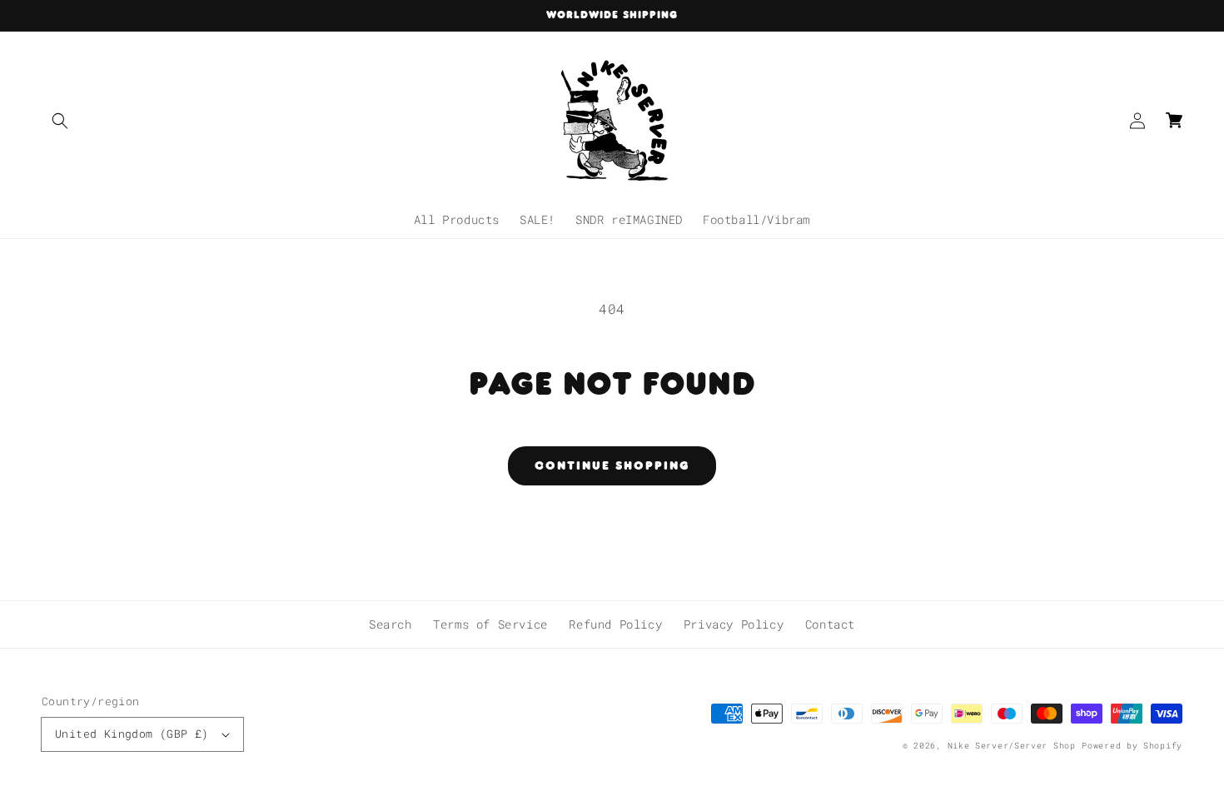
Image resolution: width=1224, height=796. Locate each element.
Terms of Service (490, 624)
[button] (60, 120)
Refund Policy (615, 624)
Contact (830, 624)
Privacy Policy (734, 624)
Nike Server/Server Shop (1012, 745)
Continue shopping (612, 465)
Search (390, 624)
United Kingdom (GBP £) (132, 733)
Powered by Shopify (1132, 745)
